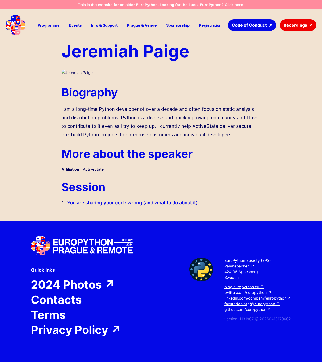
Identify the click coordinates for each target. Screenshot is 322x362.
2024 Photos (73, 284)
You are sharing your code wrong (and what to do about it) (132, 203)
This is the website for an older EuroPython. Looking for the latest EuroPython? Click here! (161, 4)
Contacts (56, 299)
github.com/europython (247, 309)
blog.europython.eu (244, 286)
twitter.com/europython (247, 292)
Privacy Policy (76, 330)
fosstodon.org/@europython (252, 303)
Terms (48, 315)
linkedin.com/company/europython (257, 298)
